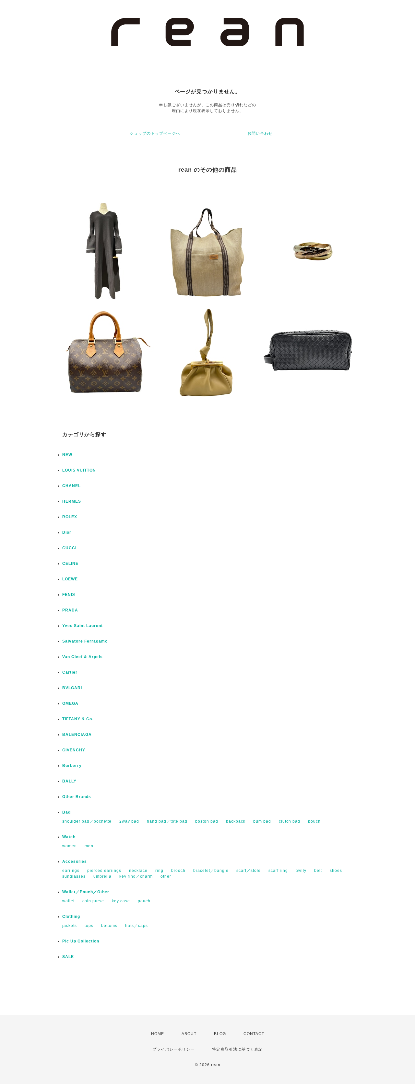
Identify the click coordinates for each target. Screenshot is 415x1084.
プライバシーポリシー (173, 1049)
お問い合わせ (260, 133)
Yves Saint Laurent (82, 625)
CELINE (70, 563)
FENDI (69, 594)
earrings (70, 870)
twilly (301, 870)
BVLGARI (72, 688)
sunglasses (74, 876)
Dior (66, 532)
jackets (69, 925)
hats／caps (136, 925)
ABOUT (189, 1034)
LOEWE (70, 579)
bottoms (109, 925)
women (69, 846)
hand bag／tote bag (167, 821)
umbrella (102, 876)
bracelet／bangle (211, 870)
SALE (68, 956)
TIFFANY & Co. (77, 719)
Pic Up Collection (80, 941)
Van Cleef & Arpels (82, 657)
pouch (314, 821)
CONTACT (253, 1034)
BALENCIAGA (77, 734)
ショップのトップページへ (155, 133)
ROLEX (69, 517)
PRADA (70, 610)
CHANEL (71, 486)
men (89, 846)
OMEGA (70, 703)
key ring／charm (136, 876)
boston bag (206, 821)
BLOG (220, 1034)
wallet (68, 901)
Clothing (71, 916)
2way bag (129, 821)
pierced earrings (104, 870)
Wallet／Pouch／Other (85, 892)
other (165, 876)
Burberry (72, 765)
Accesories (74, 861)
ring (159, 870)
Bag (66, 812)
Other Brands (76, 796)
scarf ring (278, 870)
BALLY (69, 781)
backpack (235, 821)
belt (318, 870)
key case (121, 901)
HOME (157, 1034)
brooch (178, 870)
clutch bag (289, 821)
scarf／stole (248, 870)
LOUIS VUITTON (79, 470)
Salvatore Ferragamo (85, 641)
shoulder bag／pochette (87, 821)
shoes (336, 870)
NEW (67, 454)
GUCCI (69, 548)
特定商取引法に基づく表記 (237, 1049)
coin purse (93, 901)
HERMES (71, 501)
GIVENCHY (73, 750)
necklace (138, 870)
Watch (69, 837)
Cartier (69, 672)
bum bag (262, 821)
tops (89, 925)
